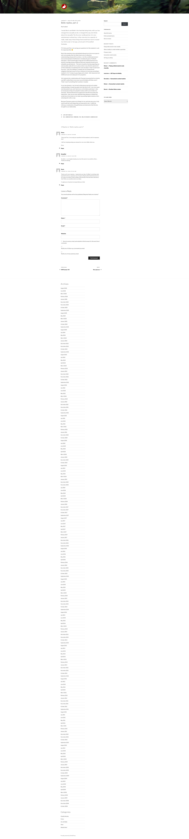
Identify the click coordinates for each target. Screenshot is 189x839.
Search (105, 20)
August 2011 (64, 712)
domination (69, 117)
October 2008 (64, 806)
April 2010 (63, 756)
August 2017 (64, 518)
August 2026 (64, 288)
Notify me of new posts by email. (70, 254)
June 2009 (63, 784)
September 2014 (65, 609)
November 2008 (65, 803)
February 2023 (64, 368)
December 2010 (65, 734)
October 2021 (64, 410)
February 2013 (64, 662)
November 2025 (65, 304)
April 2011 (63, 723)
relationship (86, 117)
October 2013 (64, 640)
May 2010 (63, 753)
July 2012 (63, 681)
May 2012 (63, 687)
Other (62, 824)
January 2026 (64, 299)
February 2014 (64, 629)
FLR (80, 117)
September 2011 (65, 709)
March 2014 (64, 626)
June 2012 (63, 684)
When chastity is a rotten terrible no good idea (114, 49)
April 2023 (63, 363)
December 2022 (64, 374)
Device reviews (107, 38)
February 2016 (64, 562)
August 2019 (64, 465)
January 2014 (64, 631)
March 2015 (64, 593)
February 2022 (64, 399)
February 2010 (64, 761)
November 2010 (65, 737)
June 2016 (63, 554)
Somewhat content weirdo (110, 55)
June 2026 (63, 291)
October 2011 (64, 706)
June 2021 (63, 421)
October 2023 (64, 349)
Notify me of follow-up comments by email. (73, 248)
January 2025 (64, 321)
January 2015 (64, 598)
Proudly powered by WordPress (68, 835)
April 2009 (63, 789)
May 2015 (63, 587)
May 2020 (63, 448)
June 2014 (63, 617)
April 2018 (63, 496)
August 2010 (64, 745)
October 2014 (64, 606)
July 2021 (63, 418)
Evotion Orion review (115, 89)
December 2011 (64, 701)
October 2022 (64, 379)
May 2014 (63, 620)
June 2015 (63, 584)
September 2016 (65, 545)
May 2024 (63, 335)
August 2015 (64, 579)
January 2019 (64, 479)
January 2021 (64, 432)
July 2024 (63, 332)
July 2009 (63, 781)
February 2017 (64, 534)
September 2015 (65, 576)
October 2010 (64, 739)
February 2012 (64, 695)
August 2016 (64, 548)
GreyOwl (63, 154)
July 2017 (63, 520)
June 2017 (63, 523)
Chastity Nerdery (65, 816)
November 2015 (65, 570)
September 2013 (65, 642)
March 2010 (64, 759)
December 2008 (65, 800)
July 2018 (63, 487)
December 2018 (64, 482)
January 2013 (64, 665)
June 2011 (63, 717)
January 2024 (64, 340)
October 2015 (64, 573)
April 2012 (63, 689)
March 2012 (63, 692)
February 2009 (64, 795)
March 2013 (64, 659)
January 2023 (64, 371)
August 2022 (64, 385)
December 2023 (65, 343)
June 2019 (63, 471)
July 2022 (63, 388)
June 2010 (63, 750)
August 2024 (64, 329)
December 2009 (65, 767)
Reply (62, 148)
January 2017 (64, 537)
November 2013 (65, 637)
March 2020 (64, 454)
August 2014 (64, 612)
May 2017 (63, 526)
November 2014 (65, 604)
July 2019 (63, 468)
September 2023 (65, 352)
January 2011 (64, 731)
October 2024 (64, 324)
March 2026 (64, 293)
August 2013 (64, 645)
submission (94, 117)
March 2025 (64, 318)
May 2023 (63, 360)
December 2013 (64, 634)
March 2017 (63, 532)
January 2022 (64, 401)
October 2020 (64, 437)
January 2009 (64, 798)
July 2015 (63, 581)
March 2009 (64, 792)
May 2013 (63, 653)
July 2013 (63, 648)
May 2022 (63, 393)
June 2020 (63, 446)
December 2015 (64, 568)
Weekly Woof (64, 827)
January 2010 (64, 764)
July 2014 (63, 615)
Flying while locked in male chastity (112, 46)
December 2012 (64, 667)
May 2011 (63, 720)
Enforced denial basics (109, 36)
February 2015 (64, 595)
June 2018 (63, 490)
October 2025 (64, 307)
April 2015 (63, 590)
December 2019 (64, 460)
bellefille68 (77, 20)
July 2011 (63, 714)
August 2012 (64, 678)
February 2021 (64, 429)
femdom (76, 117)
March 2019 (64, 476)
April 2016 (63, 559)
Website (63, 233)
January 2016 (64, 565)
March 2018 (64, 498)
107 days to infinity (108, 57)
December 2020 (65, 435)
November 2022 (65, 376)
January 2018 (64, 504)
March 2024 (64, 338)
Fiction (62, 819)
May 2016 (63, 557)
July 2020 (63, 443)
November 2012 (64, 670)
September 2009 (65, 775)
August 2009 (64, 778)
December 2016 (64, 540)
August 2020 (64, 440)
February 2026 (64, 296)
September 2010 (65, 742)
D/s (64, 117)
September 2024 (65, 327)
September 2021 (65, 412)
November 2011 (64, 703)
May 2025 (63, 316)
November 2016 (65, 543)
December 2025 (65, 302)
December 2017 (64, 507)
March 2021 (63, 426)
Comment (64, 198)
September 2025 (65, 310)
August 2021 (64, 415)
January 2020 (64, 457)
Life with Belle (68, 114)
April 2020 (63, 451)
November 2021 (64, 407)
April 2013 (63, 656)
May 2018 (63, 493)
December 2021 (64, 404)
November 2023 (65, 346)
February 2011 (64, 728)
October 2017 (64, 512)
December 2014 (64, 601)
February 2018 (64, 501)
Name (63, 218)
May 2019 (63, 473)
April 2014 (63, 623)
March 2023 (64, 365)
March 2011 (63, 725)
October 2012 (64, 673)
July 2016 (63, 551)
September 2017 (65, 515)
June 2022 (63, 390)
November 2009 (65, 770)
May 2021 (63, 424)
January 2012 (64, 698)
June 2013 (63, 651)
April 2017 (63, 529)
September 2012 (65, 676)
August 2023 (64, 354)
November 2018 (65, 484)
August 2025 (64, 313)
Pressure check (107, 52)
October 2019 (64, 462)
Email (63, 226)
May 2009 (63, 786)
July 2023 (63, 357)
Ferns (62, 132)
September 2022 (65, 382)
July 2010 (63, 748)
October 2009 (64, 773)
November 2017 (64, 509)
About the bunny (108, 33)
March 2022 (64, 396)
